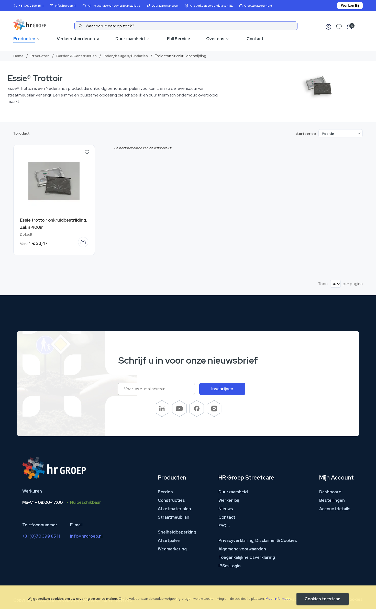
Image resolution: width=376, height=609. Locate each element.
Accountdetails (334, 509)
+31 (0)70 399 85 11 (31, 5)
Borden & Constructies (76, 55)
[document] (188, 597)
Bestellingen (332, 500)
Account (328, 27)
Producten (24, 38)
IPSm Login (229, 566)
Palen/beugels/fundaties (126, 55)
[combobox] (185, 25)
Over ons (215, 38)
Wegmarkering (172, 549)
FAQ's (224, 525)
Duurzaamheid (130, 38)
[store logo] (29, 24)
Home (18, 55)
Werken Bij (350, 5)
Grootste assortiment (258, 5)
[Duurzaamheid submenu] (148, 39)
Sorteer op (306, 133)
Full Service (178, 38)
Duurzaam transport (165, 5)
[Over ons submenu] (227, 39)
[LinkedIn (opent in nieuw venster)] (162, 415)
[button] (87, 152)
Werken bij (228, 500)
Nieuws (225, 509)
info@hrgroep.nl (65, 5)
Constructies (171, 500)
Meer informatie (278, 598)
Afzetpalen (169, 540)
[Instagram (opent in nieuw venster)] (214, 415)
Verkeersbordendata (78, 38)
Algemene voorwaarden (242, 549)
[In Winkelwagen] (83, 242)
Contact (255, 38)
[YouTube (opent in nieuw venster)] (179, 415)
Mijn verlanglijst (339, 27)
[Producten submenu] (38, 39)
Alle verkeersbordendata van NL (211, 5)
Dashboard (330, 492)
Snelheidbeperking (177, 532)
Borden (165, 492)
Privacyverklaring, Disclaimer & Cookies (257, 540)
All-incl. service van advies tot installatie (114, 5)
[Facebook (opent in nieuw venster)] (197, 415)
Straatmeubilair (174, 517)
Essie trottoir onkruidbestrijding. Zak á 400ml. (53, 223)
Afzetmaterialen (174, 509)
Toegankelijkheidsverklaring (246, 557)
